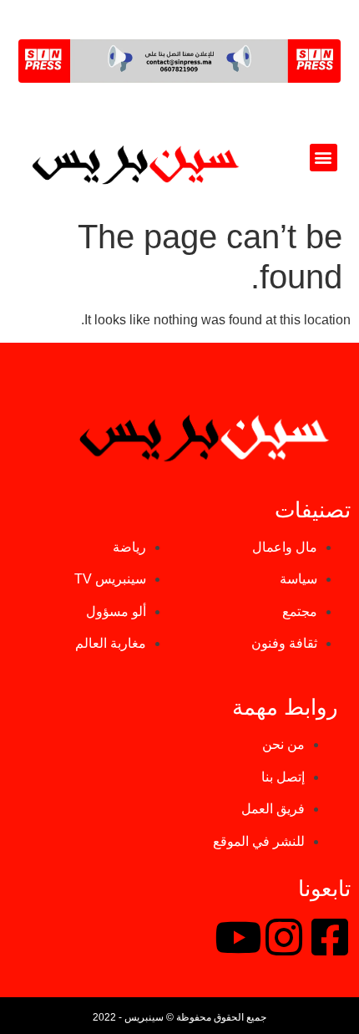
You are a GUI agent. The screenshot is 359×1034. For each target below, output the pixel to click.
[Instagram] (284, 937)
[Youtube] (238, 937)
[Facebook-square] (330, 937)
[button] (323, 157)
